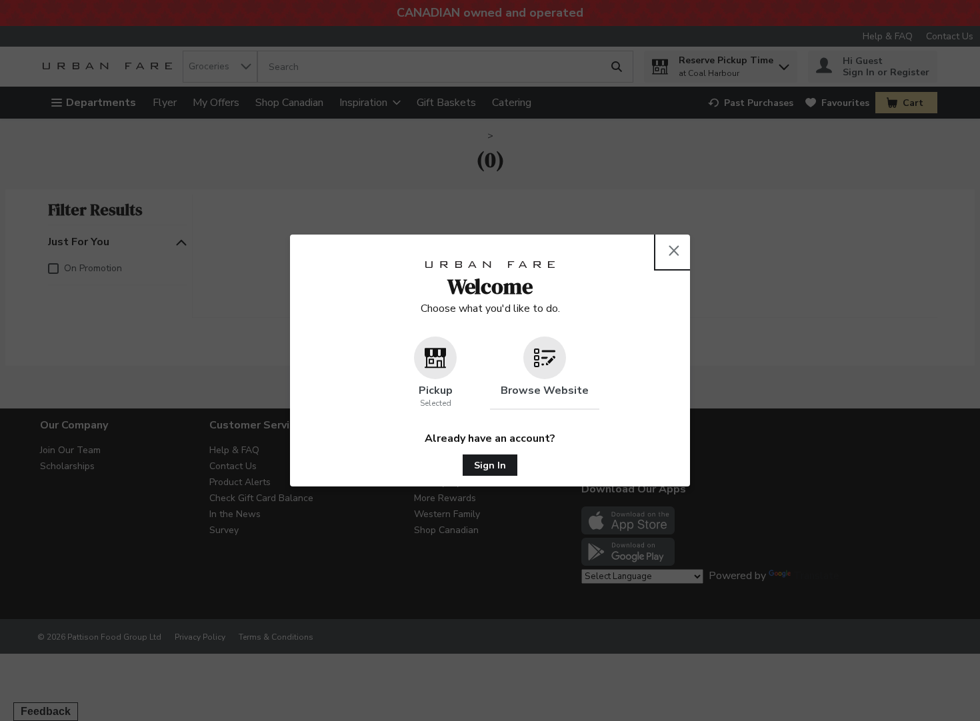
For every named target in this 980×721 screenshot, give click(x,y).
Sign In (490, 465)
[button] (435, 373)
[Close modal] (674, 251)
